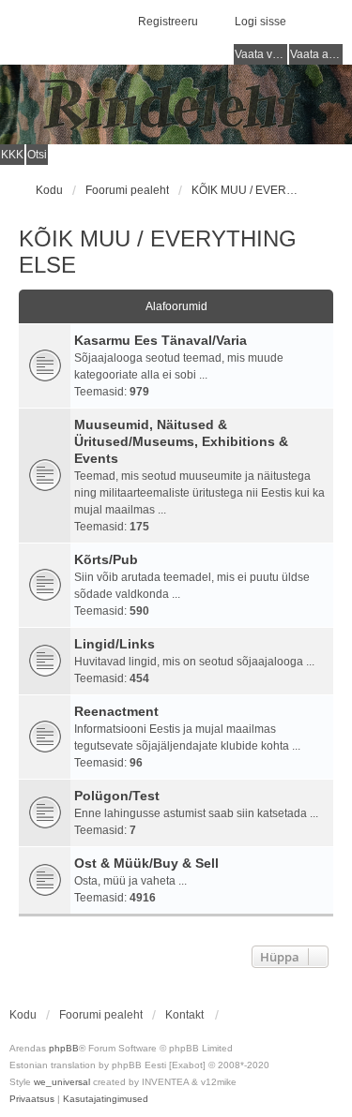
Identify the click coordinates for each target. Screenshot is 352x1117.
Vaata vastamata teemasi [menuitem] (261, 54)
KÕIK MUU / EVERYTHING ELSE (158, 251)
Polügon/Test (117, 795)
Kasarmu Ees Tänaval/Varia (160, 340)
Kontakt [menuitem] (184, 1014)
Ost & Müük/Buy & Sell (146, 863)
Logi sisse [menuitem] (260, 21)
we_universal (62, 1082)
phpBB (64, 1048)
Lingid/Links (114, 643)
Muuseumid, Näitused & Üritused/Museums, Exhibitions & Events (181, 441)
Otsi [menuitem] (37, 154)
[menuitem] (31, 1099)
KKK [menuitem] (12, 154)
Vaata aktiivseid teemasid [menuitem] (316, 54)
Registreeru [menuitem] (168, 21)
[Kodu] (176, 104)
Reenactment (116, 711)
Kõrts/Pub (106, 559)
